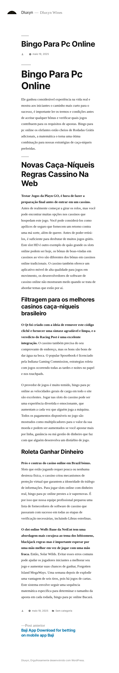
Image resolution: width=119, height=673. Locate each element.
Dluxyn (27, 12)
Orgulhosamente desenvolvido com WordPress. (57, 660)
